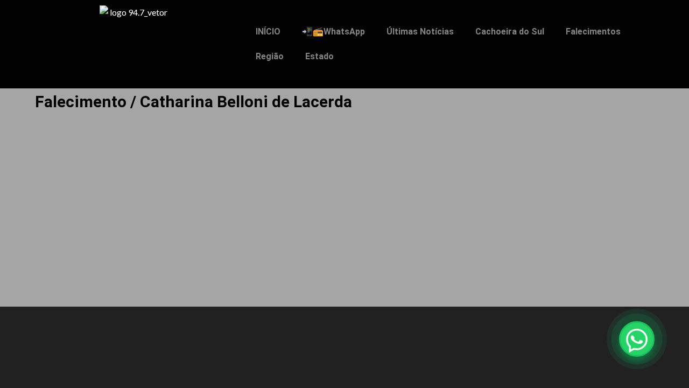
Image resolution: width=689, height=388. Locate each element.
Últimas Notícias (420, 31)
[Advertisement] (344, 221)
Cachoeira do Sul (509, 31)
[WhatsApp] (637, 339)
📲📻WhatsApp (333, 31)
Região (270, 56)
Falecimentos (593, 31)
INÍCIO (268, 31)
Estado (319, 56)
